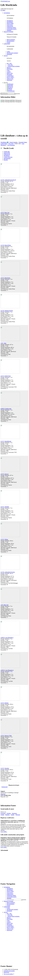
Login (8, 51)
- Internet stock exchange (13, 66)
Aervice (6, 55)
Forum (9, 42)
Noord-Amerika (13, 142)
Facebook (3, 813)
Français (11, 86)
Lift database (7, 13)
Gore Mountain (11, 145)
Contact (9, 71)
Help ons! (3, 794)
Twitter (2, 814)
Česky (10, 89)
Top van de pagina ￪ (9, 974)
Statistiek (9, 30)
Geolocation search (12, 29)
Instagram (14, 813)
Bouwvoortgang (11, 39)
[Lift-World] (5, 1)
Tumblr (12, 814)
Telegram (17, 814)
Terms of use (10, 78)
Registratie (9, 54)
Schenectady (4, 787)
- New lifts (10, 65)
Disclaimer (9, 74)
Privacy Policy (11, 77)
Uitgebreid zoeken (11, 27)
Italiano (10, 88)
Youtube (9, 813)
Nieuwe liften (10, 23)
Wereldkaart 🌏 (4, 142)
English (11, 85)
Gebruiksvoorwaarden (9, 970)
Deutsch (11, 84)
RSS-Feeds (10, 69)
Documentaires (11, 41)
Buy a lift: (9, 63)
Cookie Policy (10, 76)
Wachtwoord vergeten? (12, 53)
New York (10, 143)
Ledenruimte (7, 43)
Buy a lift (9, 913)
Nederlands (12, 91)
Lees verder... (4, 831)
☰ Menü (3, 10)
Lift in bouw (10, 24)
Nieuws (9, 67)
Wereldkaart (10, 20)
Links (8, 70)
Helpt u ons (10, 73)
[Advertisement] (14, 118)
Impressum (9, 80)
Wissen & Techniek (8, 31)
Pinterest (7, 814)
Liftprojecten (10, 26)
